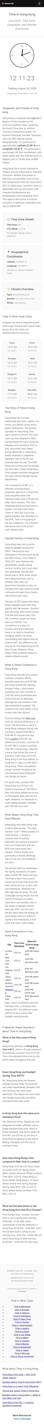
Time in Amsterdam (22, 1347)
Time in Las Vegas (22, 1334)
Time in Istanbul (22, 1341)
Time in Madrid (22, 1328)
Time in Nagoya (22, 1313)
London (14, 739)
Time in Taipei (22, 1350)
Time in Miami (22, 1337)
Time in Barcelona (22, 1306)
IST (34, 118)
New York (30, 718)
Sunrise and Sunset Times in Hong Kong (20, 1390)
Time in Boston (22, 1344)
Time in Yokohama (22, 1316)
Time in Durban (22, 1322)
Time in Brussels (22, 1309)
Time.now (22, 1291)
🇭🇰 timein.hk (8, 3)
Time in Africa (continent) (22, 1356)
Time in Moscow (22, 1353)
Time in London (22, 1331)
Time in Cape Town (22, 1319)
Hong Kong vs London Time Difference (20, 1386)
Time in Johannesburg (22, 1325)
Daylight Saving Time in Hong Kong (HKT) (21, 1382)
